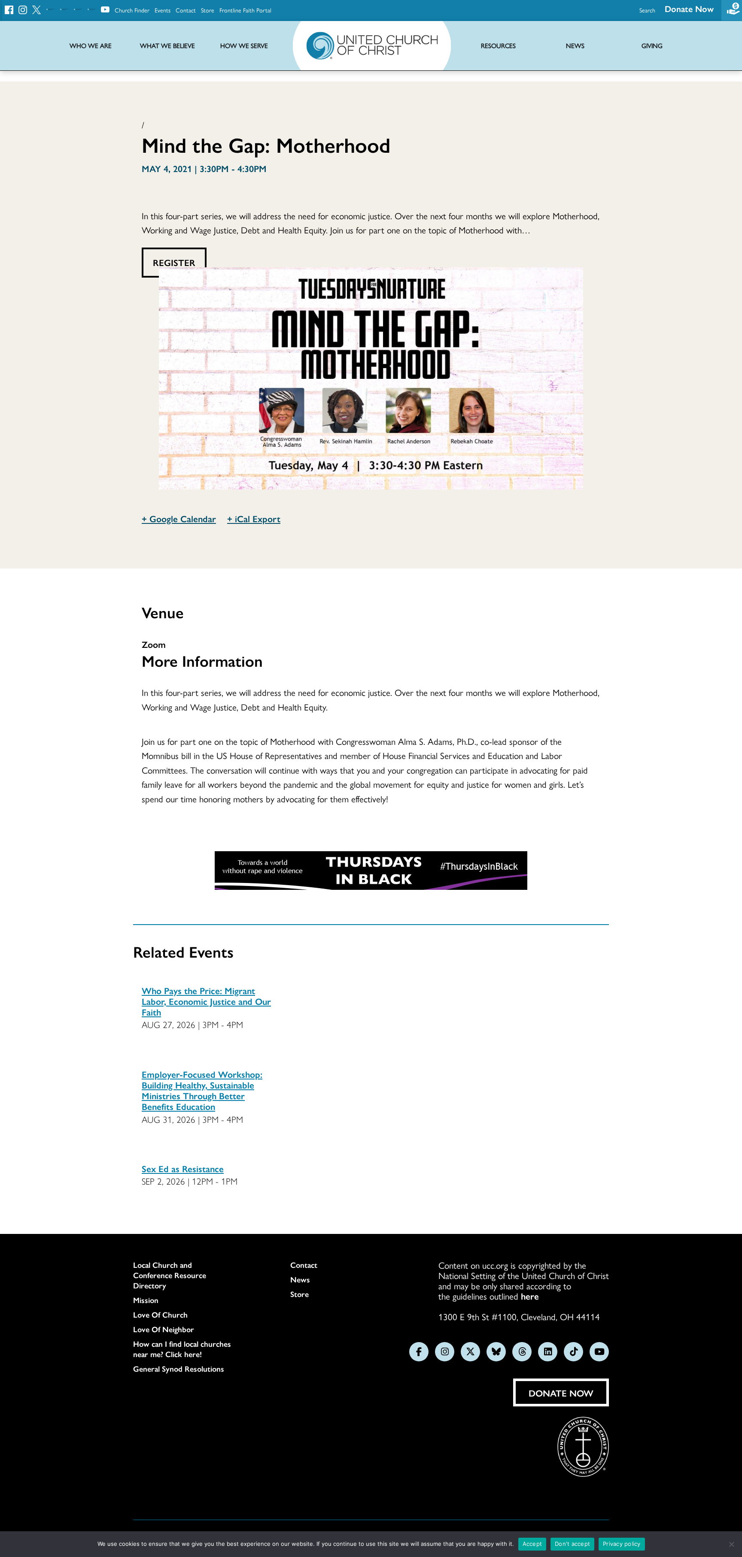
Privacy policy (622, 1543)
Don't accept (572, 1543)
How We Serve (244, 46)
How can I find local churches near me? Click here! (182, 1349)
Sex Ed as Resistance (183, 1168)
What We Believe (167, 46)
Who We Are (91, 46)
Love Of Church (160, 1314)
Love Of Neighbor (163, 1329)
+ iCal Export (253, 518)
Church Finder (132, 10)
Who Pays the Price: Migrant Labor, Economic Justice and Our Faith (206, 1001)
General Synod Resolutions (178, 1369)
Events (162, 10)
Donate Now (689, 8)
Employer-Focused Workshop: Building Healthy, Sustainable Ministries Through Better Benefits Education (202, 1090)
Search (647, 10)
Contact (186, 10)
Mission (145, 1300)
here (530, 1295)
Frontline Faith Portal (245, 10)
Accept (532, 1543)
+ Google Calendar (179, 518)
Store (207, 10)
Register (174, 262)
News (300, 1279)
